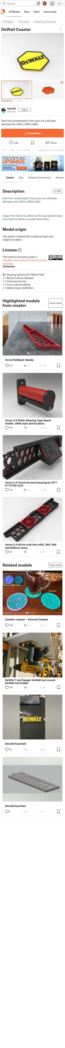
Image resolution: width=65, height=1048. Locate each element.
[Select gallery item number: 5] (37, 613)
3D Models (9, 22)
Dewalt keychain (15, 805)
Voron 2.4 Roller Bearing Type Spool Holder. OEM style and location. (28, 422)
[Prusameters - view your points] (45, 3)
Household (24, 22)
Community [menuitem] (50, 11)
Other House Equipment (45, 22)
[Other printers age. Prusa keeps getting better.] (32, 163)
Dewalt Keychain (15, 743)
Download (34, 133)
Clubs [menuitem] (36, 11)
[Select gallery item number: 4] (36, 353)
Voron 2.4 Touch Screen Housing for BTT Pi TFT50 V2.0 (31, 484)
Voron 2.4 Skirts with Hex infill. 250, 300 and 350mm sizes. (30, 546)
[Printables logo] (3, 11)
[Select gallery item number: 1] (28, 353)
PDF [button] (59, 191)
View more (55, 303)
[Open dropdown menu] (60, 29)
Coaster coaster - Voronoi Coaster (26, 619)
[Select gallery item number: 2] (31, 353)
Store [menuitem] (27, 11)
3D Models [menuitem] (14, 11)
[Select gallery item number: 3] (34, 353)
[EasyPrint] (38, 3)
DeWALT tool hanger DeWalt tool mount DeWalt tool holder (30, 681)
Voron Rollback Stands (19, 359)
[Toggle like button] (7, 365)
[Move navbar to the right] (62, 11)
